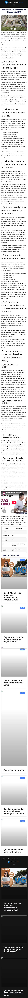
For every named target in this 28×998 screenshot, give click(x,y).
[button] (14, 864)
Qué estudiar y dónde (14, 770)
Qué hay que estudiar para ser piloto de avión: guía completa (14, 811)
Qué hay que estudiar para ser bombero (14, 851)
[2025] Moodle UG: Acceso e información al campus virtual (12, 596)
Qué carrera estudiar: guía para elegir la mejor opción (14, 639)
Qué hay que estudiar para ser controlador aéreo (14, 682)
